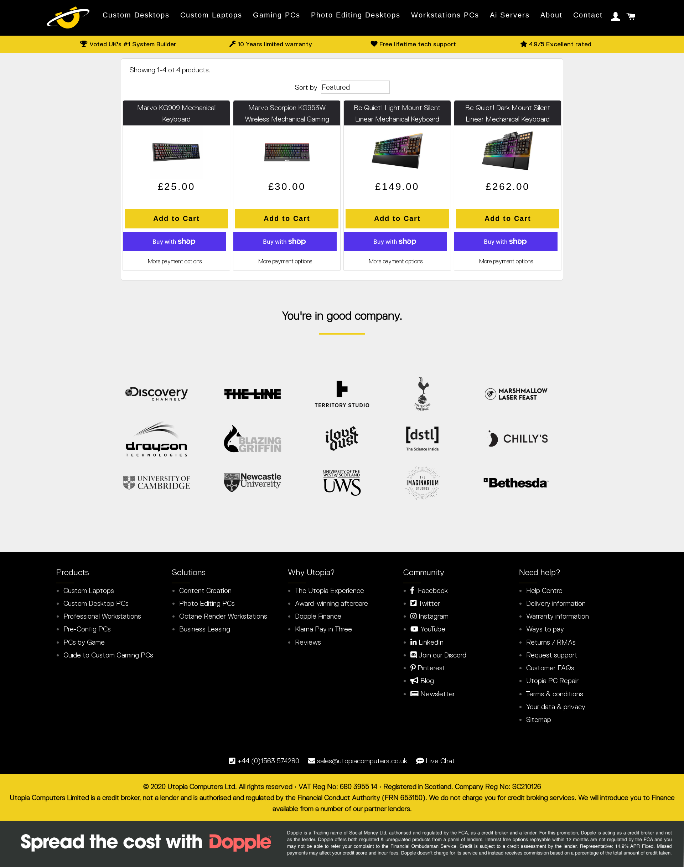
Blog (426, 681)
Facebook (430, 590)
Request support (551, 655)
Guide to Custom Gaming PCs (108, 655)
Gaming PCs (276, 15)
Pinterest (430, 668)
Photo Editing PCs (207, 603)
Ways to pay (545, 629)
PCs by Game (84, 642)
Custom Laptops (211, 15)
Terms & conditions (554, 694)
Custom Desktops (136, 15)
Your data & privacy (555, 707)
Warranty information (557, 616)
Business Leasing (204, 629)
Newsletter (437, 694)
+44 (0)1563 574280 (268, 761)
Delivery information (556, 603)
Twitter (428, 603)
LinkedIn (430, 642)
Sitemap (538, 719)
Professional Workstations (102, 616)
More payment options (175, 261)
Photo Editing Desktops (355, 15)
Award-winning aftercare (331, 603)
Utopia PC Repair (552, 681)
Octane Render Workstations (223, 616)
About (551, 15)
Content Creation (205, 590)
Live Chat (440, 761)
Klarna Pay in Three (323, 629)
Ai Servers (510, 15)
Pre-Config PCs (87, 629)
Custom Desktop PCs (96, 603)
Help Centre (544, 590)
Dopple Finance (318, 616)
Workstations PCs (445, 15)
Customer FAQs (550, 668)
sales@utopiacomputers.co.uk (362, 761)
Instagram (433, 616)
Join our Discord (441, 655)
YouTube (432, 629)
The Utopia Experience (329, 590)
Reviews (308, 642)
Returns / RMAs (551, 642)
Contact (588, 15)
